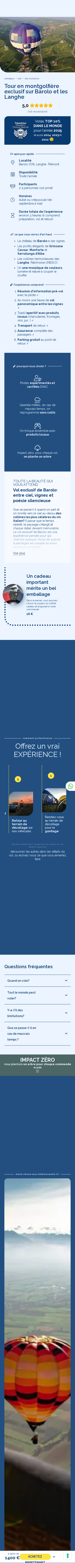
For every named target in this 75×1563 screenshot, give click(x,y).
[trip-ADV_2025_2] (20, 130)
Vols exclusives (32, 78)
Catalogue (9, 78)
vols (19, 78)
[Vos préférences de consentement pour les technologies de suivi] (68, 1556)
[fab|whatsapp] (71, 786)
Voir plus (19, 553)
